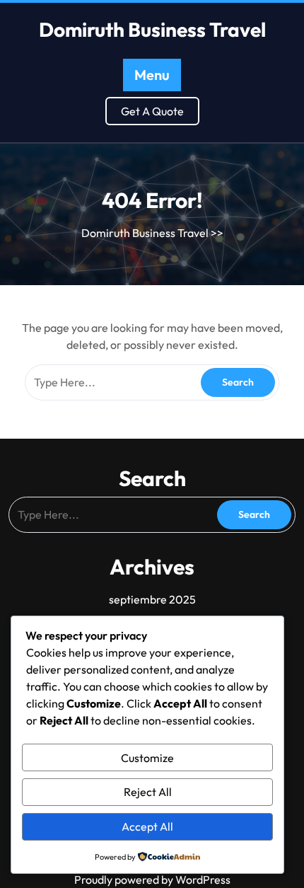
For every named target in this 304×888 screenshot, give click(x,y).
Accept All (147, 826)
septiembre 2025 (152, 599)
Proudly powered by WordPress (152, 879)
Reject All (148, 792)
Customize (147, 758)
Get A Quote (152, 111)
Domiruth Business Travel (152, 29)
